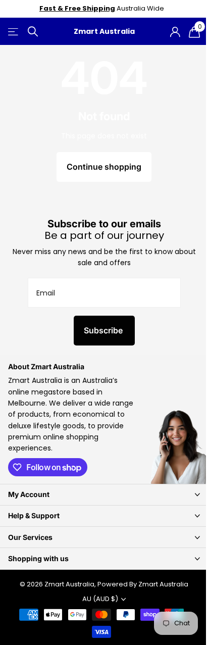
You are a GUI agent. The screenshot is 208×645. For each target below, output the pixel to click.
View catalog (14, 31)
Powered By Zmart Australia (142, 584)
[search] (33, 31)
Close (104, 494)
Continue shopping (104, 167)
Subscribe (104, 330)
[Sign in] (175, 32)
